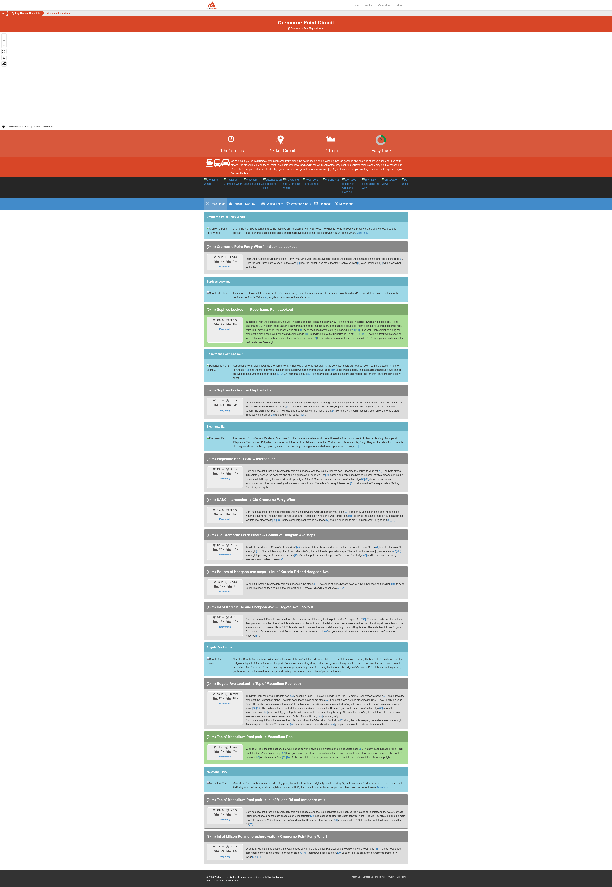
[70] (288, 757)
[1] (241, 233)
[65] (332, 724)
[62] (320, 716)
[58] (254, 708)
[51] (343, 588)
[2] (400, 259)
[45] (296, 555)
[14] (359, 334)
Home (355, 5)
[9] (301, 330)
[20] (278, 374)
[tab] (215, 204)
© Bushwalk (22, 126)
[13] (355, 334)
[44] (399, 551)
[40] (298, 547)
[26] (303, 414)
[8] (259, 326)
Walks (368, 5)
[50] (339, 588)
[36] (278, 520)
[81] (258, 857)
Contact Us (368, 876)
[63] (341, 720)
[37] (327, 520)
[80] (254, 857)
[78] (305, 852)
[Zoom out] (4, 40)
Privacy (390, 876)
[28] (380, 471)
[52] (364, 619)
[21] (282, 374)
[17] (390, 365)
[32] (352, 483)
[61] (265, 712)
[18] (247, 370)
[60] (381, 708)
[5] (381, 263)
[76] (376, 848)
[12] (307, 334)
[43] (395, 551)
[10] (353, 330)
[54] (257, 635)
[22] (309, 374)
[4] (358, 263)
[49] (393, 584)
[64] (292, 724)
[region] (306, 81)
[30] (363, 479)
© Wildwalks (11, 126)
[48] (315, 584)
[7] (392, 322)
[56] (385, 696)
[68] (257, 757)
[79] (339, 852)
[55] (291, 696)
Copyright (401, 876)
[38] (389, 520)
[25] (272, 414)
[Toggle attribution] (3, 127)
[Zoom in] (4, 36)
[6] (266, 297)
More (399, 5)
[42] (258, 551)
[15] (363, 334)
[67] (283, 753)
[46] (365, 555)
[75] (251, 824)
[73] (312, 816)
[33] (346, 512)
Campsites (384, 5)
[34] (350, 516)
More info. (362, 233)
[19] (333, 370)
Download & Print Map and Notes (307, 28)
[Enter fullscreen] (4, 51)
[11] (358, 330)
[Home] (3, 13)
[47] (281, 559)
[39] (393, 520)
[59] (258, 708)
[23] (288, 406)
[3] (298, 263)
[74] (335, 820)
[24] (333, 410)
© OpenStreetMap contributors (41, 126)
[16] (315, 338)
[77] (301, 852)
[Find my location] (4, 57)
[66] (360, 749)
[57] (327, 700)
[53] (326, 631)
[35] (274, 520)
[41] (377, 547)
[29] (327, 475)
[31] (367, 479)
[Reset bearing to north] (4, 45)
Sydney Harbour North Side (26, 13)
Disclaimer (380, 876)
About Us (356, 876)
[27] (356, 446)
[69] (284, 757)
